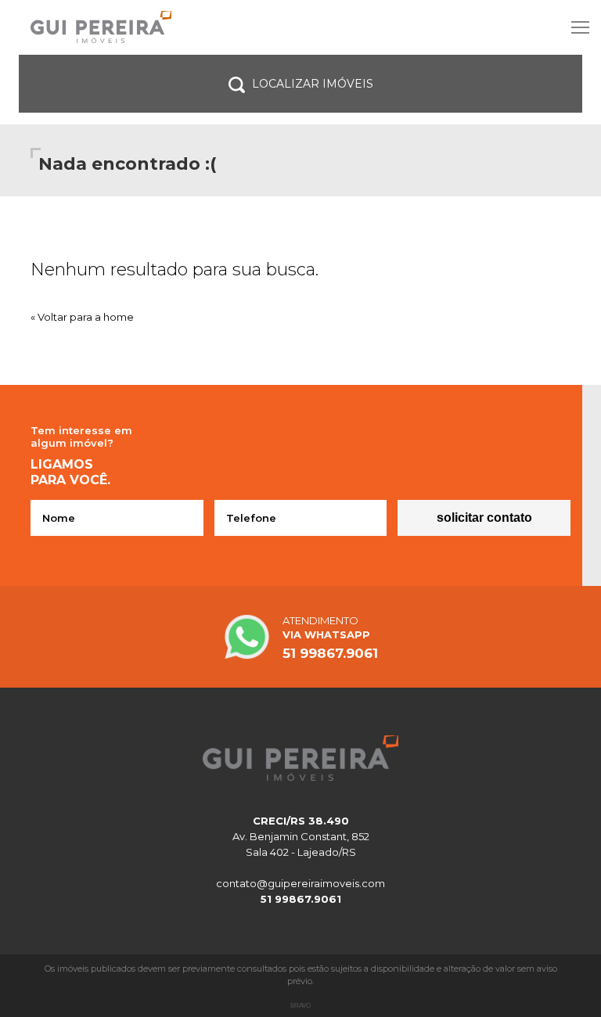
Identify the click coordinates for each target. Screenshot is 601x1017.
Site (300, 27)
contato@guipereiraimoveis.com (300, 883)
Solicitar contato (484, 517)
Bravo (300, 1005)
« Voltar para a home (82, 317)
